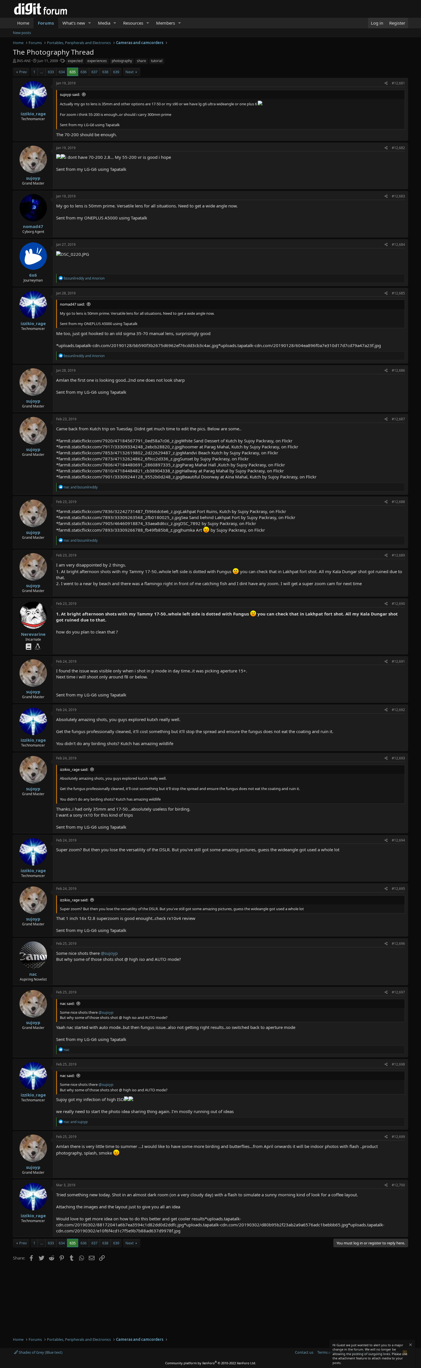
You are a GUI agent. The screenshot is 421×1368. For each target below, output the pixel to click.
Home (23, 23)
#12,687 (398, 419)
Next (129, 71)
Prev (23, 71)
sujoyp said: (70, 94)
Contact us (304, 1352)
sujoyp (33, 178)
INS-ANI (23, 60)
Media (104, 23)
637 (94, 71)
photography (122, 60)
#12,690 (398, 603)
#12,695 (398, 888)
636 (83, 71)
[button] (90, 23)
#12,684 (398, 244)
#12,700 (398, 1185)
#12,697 (398, 992)
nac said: (67, 1003)
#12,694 (398, 840)
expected (75, 60)
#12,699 (398, 1136)
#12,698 (398, 1064)
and (84, 278)
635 (73, 71)
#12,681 (398, 83)
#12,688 (398, 501)
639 (116, 71)
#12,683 (398, 196)
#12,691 (398, 661)
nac (33, 974)
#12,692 (398, 709)
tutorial (156, 60)
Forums (46, 23)
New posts (22, 32)
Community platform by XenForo (210, 1363)
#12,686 (398, 370)
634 (62, 71)
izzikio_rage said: (74, 769)
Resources (133, 23)
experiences (97, 60)
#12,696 (398, 943)
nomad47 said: (72, 304)
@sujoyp (109, 953)
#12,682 (398, 147)
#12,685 (398, 293)
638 (105, 71)
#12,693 (398, 758)
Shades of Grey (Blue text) (40, 1352)
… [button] (41, 71)
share (141, 60)
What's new (73, 23)
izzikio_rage (33, 113)
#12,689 (398, 555)
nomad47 (33, 226)
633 (51, 71)
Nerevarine (33, 634)
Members (165, 23)
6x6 (33, 275)
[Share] (386, 83)
